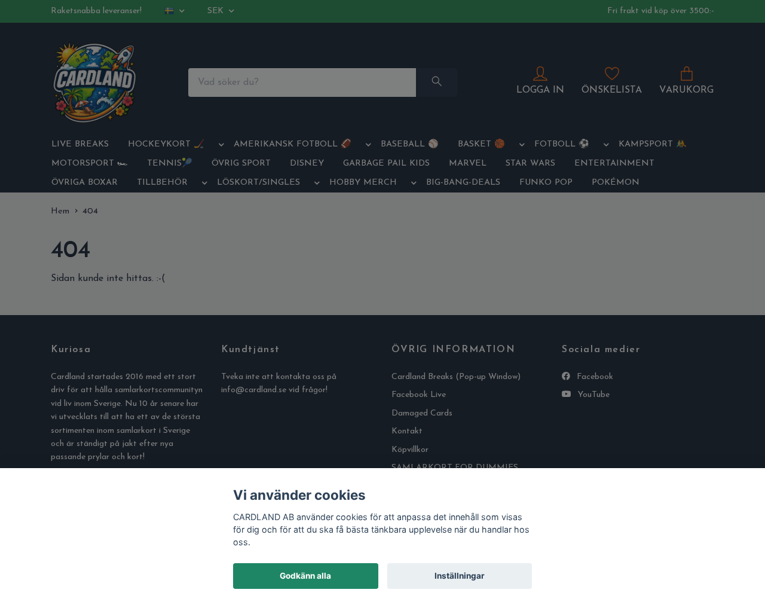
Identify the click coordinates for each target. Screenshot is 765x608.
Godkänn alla (305, 575)
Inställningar (459, 575)
